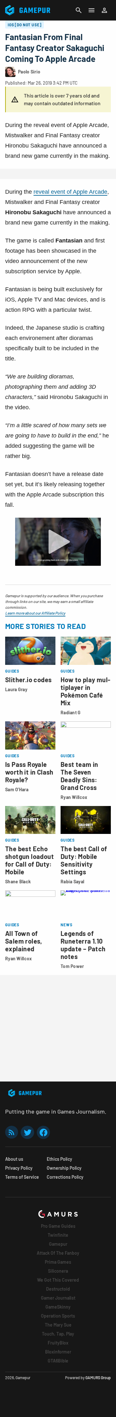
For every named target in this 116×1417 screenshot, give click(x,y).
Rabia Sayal (72, 881)
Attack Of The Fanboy (58, 1253)
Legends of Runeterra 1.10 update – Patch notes (83, 944)
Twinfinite (58, 1235)
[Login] (104, 10)
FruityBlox (58, 1342)
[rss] (11, 1132)
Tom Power (72, 966)
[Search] (78, 10)
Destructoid (58, 1289)
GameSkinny (58, 1307)
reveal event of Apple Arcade (70, 192)
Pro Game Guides (58, 1226)
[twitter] (27, 1132)
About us (14, 1159)
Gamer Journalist (58, 1298)
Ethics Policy (59, 1159)
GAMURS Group (98, 1377)
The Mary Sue (58, 1325)
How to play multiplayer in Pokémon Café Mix (85, 691)
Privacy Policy (19, 1168)
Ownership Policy (64, 1168)
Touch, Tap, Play (58, 1333)
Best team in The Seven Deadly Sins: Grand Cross (79, 775)
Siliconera (58, 1271)
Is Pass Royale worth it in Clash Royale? (29, 772)
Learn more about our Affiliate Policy (35, 613)
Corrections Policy (65, 1177)
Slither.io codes (28, 679)
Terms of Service (22, 1177)
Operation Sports (58, 1316)
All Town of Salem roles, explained (23, 941)
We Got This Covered (58, 1280)
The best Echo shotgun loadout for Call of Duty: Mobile (29, 860)
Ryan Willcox (74, 797)
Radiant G (71, 712)
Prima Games (58, 1262)
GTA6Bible (58, 1360)
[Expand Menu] (91, 10)
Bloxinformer (58, 1351)
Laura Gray (16, 689)
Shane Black (18, 881)
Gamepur (58, 1244)
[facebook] (43, 1132)
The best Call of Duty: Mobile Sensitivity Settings (84, 860)
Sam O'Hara (16, 789)
